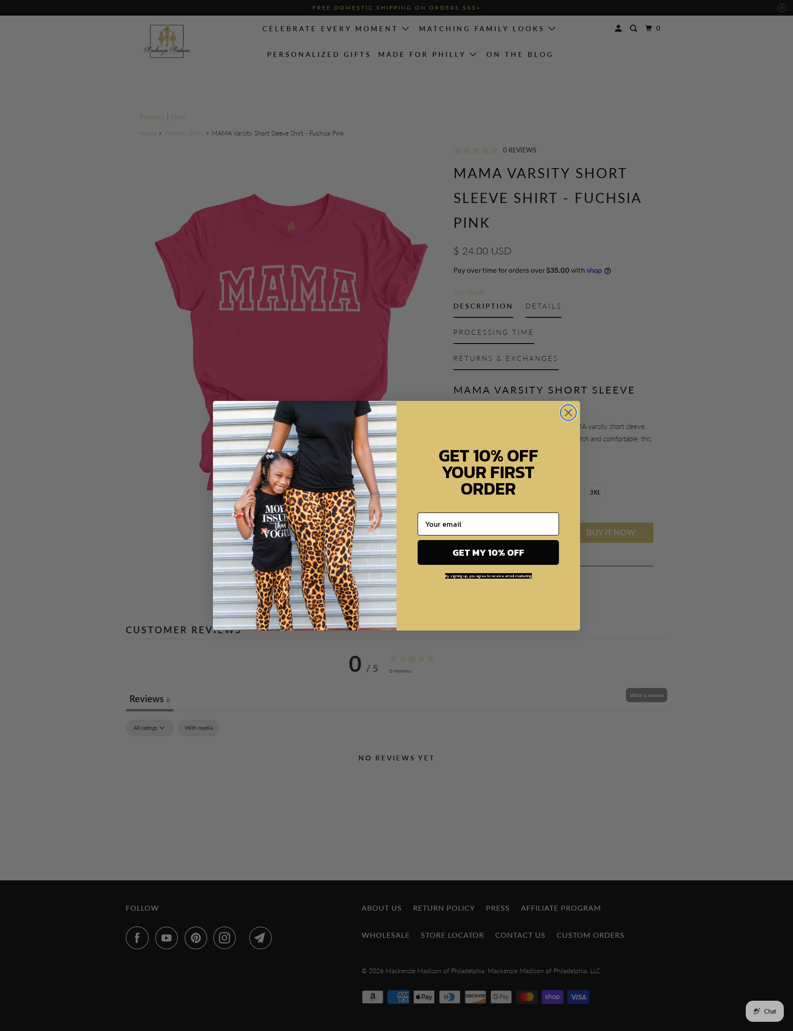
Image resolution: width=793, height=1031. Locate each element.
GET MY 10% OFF (488, 552)
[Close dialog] (568, 413)
